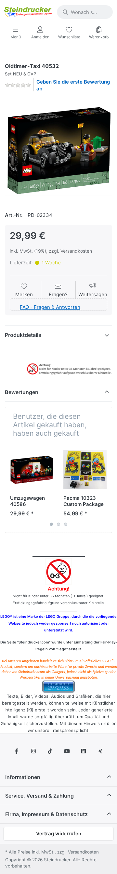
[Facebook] (16, 751)
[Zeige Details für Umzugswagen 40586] (31, 469)
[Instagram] (33, 751)
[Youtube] (67, 751)
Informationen (22, 777)
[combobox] (85, 12)
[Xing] (100, 751)
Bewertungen (21, 392)
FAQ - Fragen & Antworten (50, 307)
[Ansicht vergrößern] (58, 151)
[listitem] (58, 151)
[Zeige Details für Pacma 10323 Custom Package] (85, 469)
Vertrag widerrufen (58, 833)
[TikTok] (50, 751)
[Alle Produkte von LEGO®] (6, 58)
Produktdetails (23, 335)
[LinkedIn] (84, 751)
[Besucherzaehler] (58, 686)
